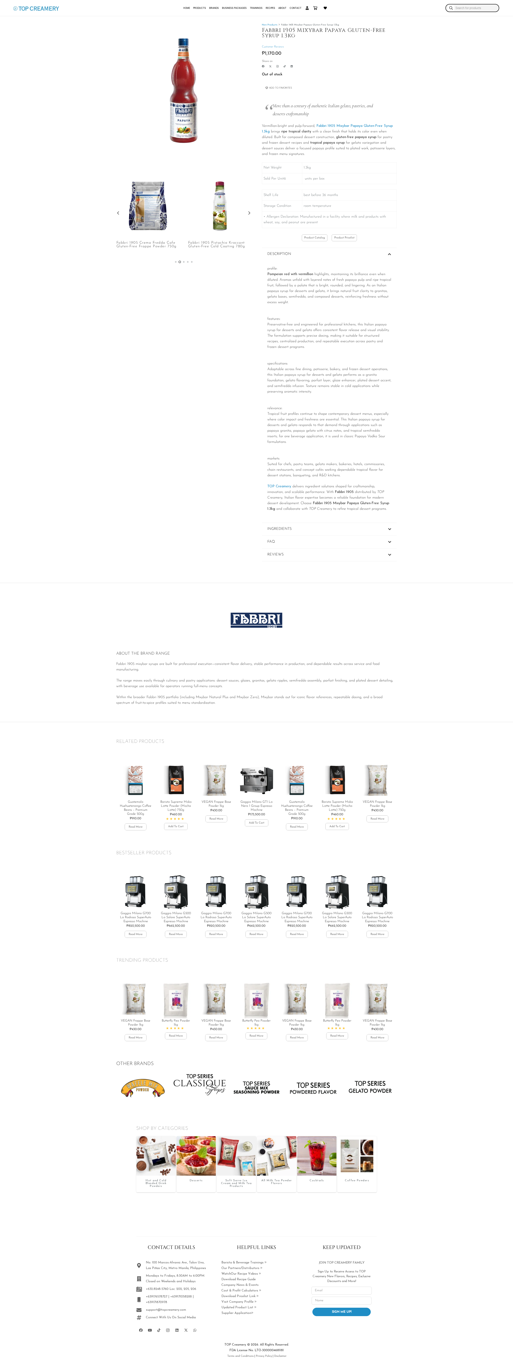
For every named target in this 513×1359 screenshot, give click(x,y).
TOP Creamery (279, 486)
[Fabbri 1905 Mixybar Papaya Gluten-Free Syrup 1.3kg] (156, 1156)
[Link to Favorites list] (325, 8)
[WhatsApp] (194, 1330)
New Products (269, 25)
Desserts (196, 1180)
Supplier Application (236, 1313)
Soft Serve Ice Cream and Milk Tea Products (236, 1183)
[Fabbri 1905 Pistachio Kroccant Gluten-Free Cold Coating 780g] (148, 205)
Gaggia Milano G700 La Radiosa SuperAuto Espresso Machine (175, 917)
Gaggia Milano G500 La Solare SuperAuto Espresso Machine (136, 917)
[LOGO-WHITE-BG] (36, 8)
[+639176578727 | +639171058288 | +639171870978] (141, 1299)
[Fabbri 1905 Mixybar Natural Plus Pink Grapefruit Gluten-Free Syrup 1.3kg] (219, 205)
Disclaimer (280, 1356)
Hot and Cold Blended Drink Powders (156, 1183)
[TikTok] (285, 66)
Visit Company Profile (237, 1301)
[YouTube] (149, 1330)
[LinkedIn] (292, 66)
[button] (135, 826)
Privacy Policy (264, 1356)
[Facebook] (263, 66)
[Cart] (315, 8)
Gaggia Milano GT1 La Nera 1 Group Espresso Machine (216, 806)
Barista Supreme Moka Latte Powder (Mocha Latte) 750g (135, 806)
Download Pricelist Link (238, 1296)
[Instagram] (277, 66)
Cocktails (317, 1180)
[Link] (307, 8)
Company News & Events (240, 1285)
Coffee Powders (357, 1180)
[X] (270, 66)
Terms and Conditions (240, 1356)
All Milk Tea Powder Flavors (276, 1182)
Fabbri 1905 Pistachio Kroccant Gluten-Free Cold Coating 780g (144, 244)
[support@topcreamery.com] (141, 1310)
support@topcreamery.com (166, 1310)
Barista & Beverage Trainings (243, 1262)
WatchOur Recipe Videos (240, 1273)
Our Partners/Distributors (240, 1268)
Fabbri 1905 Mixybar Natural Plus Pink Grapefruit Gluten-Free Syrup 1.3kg (219, 246)
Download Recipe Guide (238, 1279)
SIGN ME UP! (341, 1312)
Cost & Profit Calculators (240, 1290)
